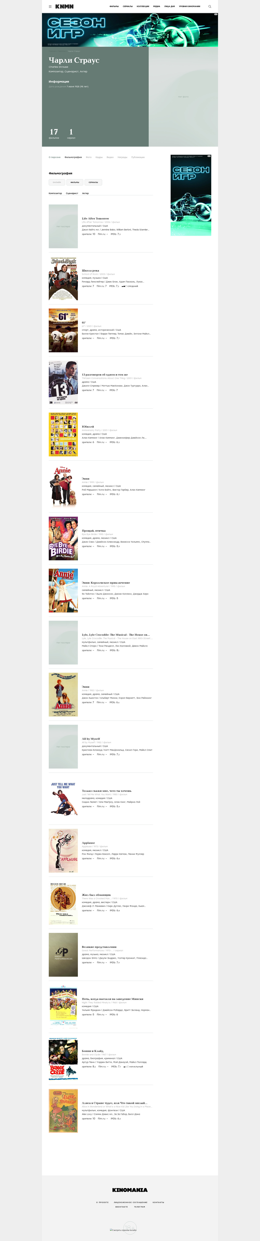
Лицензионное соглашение (130, 1202)
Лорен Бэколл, (103, 854)
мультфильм (89, 642)
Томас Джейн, (126, 334)
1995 (101, 534)
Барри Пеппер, (109, 334)
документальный (91, 226)
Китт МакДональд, (114, 750)
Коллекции (143, 6)
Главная (52, 51)
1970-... (110, 950)
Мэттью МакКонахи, (113, 386)
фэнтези (113, 1110)
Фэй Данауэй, (121, 1062)
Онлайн (57, 182)
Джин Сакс (88, 542)
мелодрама (88, 798)
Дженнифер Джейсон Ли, (130, 438)
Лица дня (169, 6)
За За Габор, (121, 1114)
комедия (86, 278)
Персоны (62, 51)
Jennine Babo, (108, 230)
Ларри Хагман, (119, 854)
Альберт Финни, (109, 698)
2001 (89, 326)
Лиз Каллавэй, (123, 646)
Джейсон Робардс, (113, 1010)
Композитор (56, 71)
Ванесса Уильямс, (131, 542)
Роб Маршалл (89, 490)
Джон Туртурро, (133, 386)
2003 (103, 274)
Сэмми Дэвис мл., (104, 1114)
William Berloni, (124, 230)
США (105, 226)
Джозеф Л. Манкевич (93, 906)
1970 (115, 898)
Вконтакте (122, 1207)
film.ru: (102, 286)
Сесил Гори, (132, 750)
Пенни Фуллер (136, 854)
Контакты (158, 1202)
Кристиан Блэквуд (92, 750)
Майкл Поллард (138, 1062)
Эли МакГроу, (106, 802)
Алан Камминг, (107, 438)
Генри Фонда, (130, 906)
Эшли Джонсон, (105, 594)
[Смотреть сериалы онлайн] (130, 1231)
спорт (85, 330)
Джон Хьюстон (90, 698)
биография (96, 1058)
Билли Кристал (90, 334)
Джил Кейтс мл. (90, 230)
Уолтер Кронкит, (127, 958)
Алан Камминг (89, 438)
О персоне (55, 157)
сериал (119, 950)
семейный (98, 486)
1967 (104, 1054)
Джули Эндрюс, (108, 958)
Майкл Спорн (89, 646)
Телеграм (139, 1207)
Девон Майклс (140, 646)
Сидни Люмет (89, 802)
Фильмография (73, 157)
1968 (114, 1002)
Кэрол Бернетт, (127, 698)
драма (93, 330)
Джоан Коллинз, (123, 594)
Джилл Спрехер (91, 386)
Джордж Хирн (140, 594)
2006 (108, 222)
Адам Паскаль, (127, 282)
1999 (92, 482)
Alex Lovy (87, 1114)
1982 (92, 690)
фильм (116, 222)
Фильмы (114, 6)
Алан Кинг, (120, 802)
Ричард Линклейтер (93, 282)
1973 (96, 846)
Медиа (156, 6)
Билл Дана (134, 1114)
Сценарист (72, 71)
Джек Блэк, (112, 282)
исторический (106, 330)
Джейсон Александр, (108, 542)
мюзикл (109, 486)
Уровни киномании (189, 6)
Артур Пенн (88, 1062)
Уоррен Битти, (105, 1062)
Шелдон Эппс (89, 958)
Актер (83, 71)
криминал (109, 1058)
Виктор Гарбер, (121, 490)
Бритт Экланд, (132, 1010)
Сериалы (128, 6)
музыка (97, 278)
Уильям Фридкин (91, 1010)
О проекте (102, 1202)
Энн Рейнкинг (144, 698)
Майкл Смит (145, 750)
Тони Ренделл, (107, 646)
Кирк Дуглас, (115, 906)
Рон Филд (87, 854)
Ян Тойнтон (88, 594)
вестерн (105, 902)
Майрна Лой (133, 802)
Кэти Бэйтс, (106, 490)
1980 (115, 794)
